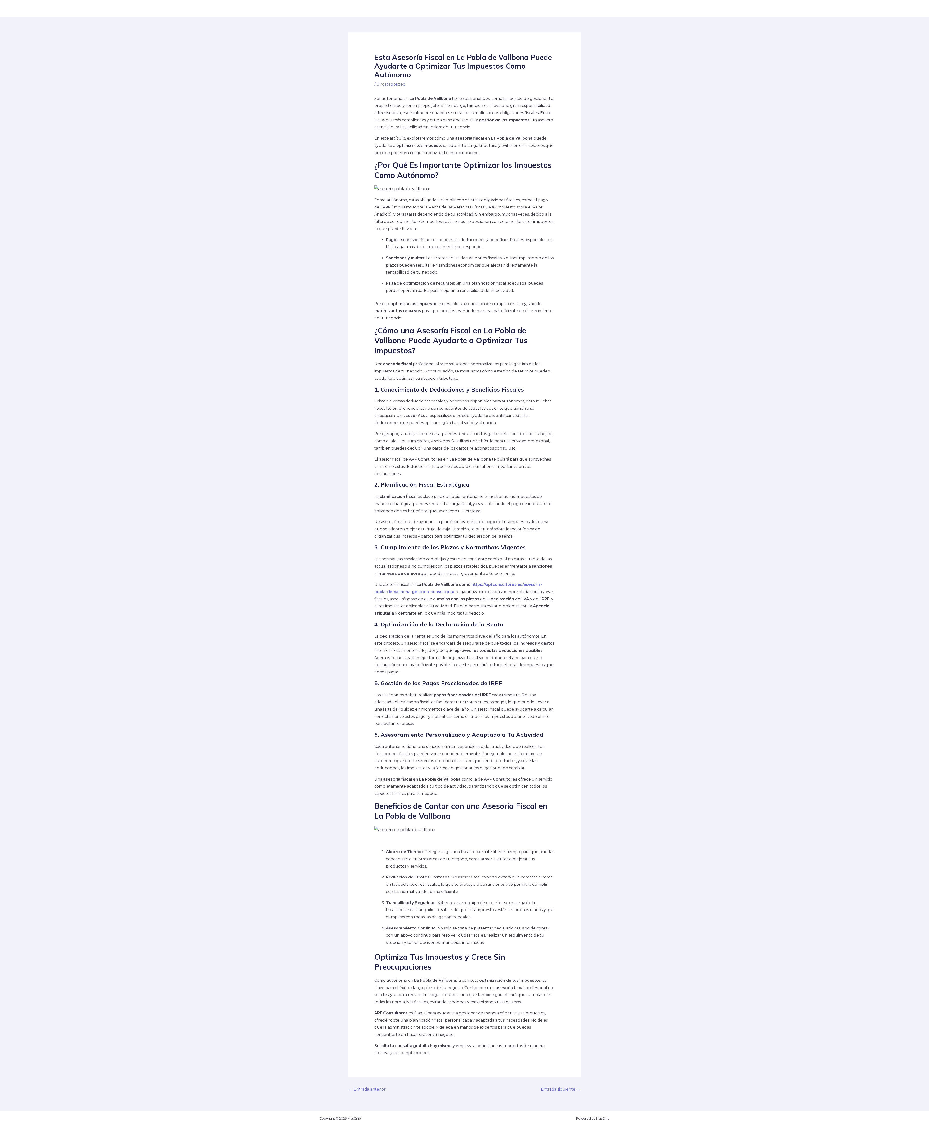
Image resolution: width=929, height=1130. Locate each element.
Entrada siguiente (560, 1089)
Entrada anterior (367, 1089)
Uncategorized (390, 84)
